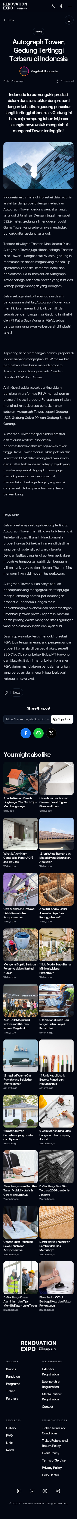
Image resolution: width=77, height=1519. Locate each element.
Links (9, 1443)
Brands (11, 1369)
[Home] (15, 6)
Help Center (50, 1475)
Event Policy (50, 1453)
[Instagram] (19, 1491)
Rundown (13, 1376)
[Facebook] (32, 1491)
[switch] (61, 6)
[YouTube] (45, 1491)
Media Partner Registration (52, 1396)
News (10, 1450)
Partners (12, 1398)
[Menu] (70, 6)
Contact (47, 1407)
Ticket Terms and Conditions (54, 1430)
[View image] (38, 165)
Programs (13, 1384)
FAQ (9, 1435)
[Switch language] (53, 6)
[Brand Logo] (38, 1346)
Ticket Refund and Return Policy (55, 1443)
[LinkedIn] (58, 1491)
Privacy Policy (52, 1468)
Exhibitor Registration (50, 1371)
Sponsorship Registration (50, 1384)
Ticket (10, 1391)
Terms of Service (54, 1460)
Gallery (11, 1428)
